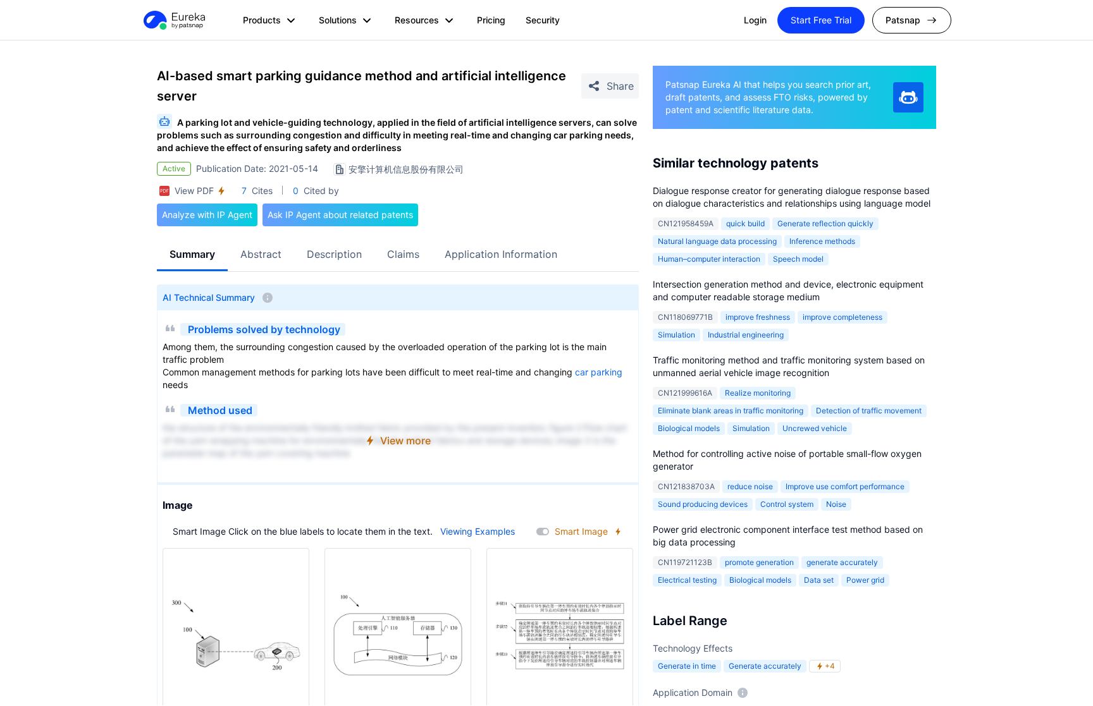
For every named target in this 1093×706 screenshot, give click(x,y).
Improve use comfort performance (845, 486)
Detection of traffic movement (869, 410)
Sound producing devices (703, 504)
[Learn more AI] (908, 97)
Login (755, 20)
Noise (836, 504)
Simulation (676, 334)
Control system (786, 504)
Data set (819, 580)
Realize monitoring (758, 393)
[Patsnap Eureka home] (173, 20)
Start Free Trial (821, 20)
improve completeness (842, 317)
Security (543, 20)
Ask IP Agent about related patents (340, 214)
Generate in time (687, 666)
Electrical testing (687, 580)
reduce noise (750, 486)
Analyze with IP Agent (207, 214)
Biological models (689, 428)
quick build (745, 223)
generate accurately (842, 562)
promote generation (759, 562)
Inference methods (822, 241)
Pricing (491, 20)
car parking (598, 372)
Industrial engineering (746, 334)
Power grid (865, 580)
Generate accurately (765, 666)
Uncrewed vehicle (814, 428)
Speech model (798, 259)
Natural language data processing (717, 241)
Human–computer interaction (709, 259)
